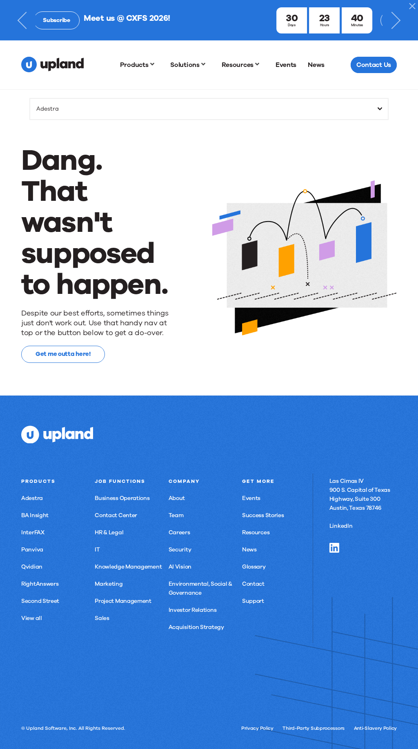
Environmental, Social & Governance (200, 588)
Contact (253, 584)
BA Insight (35, 515)
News (249, 549)
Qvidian (31, 567)
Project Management (123, 601)
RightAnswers (39, 584)
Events (251, 498)
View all (31, 618)
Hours (276, 25)
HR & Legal (109, 532)
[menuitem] (139, 65)
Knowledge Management (128, 567)
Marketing (108, 584)
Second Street (40, 601)
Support (253, 601)
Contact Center (116, 515)
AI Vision (180, 567)
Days (243, 25)
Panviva (32, 549)
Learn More (355, 20)
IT (97, 549)
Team (176, 515)
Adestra (32, 498)
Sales (102, 618)
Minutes (309, 25)
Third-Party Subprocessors (313, 728)
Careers (179, 532)
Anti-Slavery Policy (375, 728)
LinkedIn (341, 526)
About (177, 498)
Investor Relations (193, 610)
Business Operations (122, 498)
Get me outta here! (63, 354)
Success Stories (263, 515)
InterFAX (32, 532)
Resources (255, 532)
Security (180, 549)
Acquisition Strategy (196, 627)
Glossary (254, 567)
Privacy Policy (257, 728)
